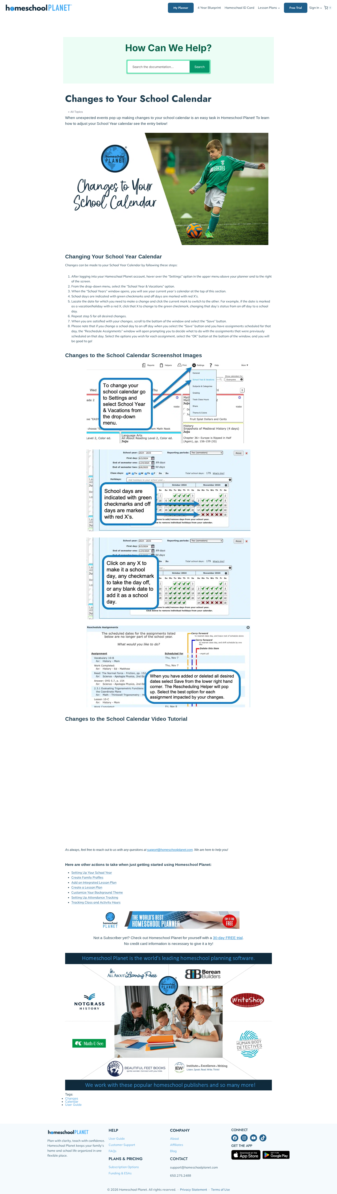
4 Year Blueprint (209, 8)
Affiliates (176, 1145)
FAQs (112, 1151)
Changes (71, 1098)
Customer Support (122, 1145)
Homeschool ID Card (239, 8)
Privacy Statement (193, 1189)
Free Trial (295, 8)
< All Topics (75, 111)
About (174, 1138)
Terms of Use (220, 1189)
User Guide (73, 1105)
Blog (173, 1151)
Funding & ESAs (120, 1173)
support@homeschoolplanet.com (170, 849)
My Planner (180, 8)
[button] (321, 8)
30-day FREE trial (228, 938)
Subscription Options (124, 1167)
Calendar (71, 1101)
